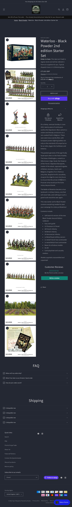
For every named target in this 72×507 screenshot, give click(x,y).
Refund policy (44, 500)
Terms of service (54, 500)
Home (16, 20)
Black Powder (23, 20)
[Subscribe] (36, 477)
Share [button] (44, 287)
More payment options (54, 103)
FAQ (6, 441)
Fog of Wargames (16, 500)
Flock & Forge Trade (11, 445)
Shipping (43, 74)
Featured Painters (10, 454)
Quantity (43, 83)
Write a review (54, 278)
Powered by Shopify (26, 500)
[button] (4, 9)
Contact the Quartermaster (13, 458)
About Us (7, 449)
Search (7, 437)
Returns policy (9, 466)
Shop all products (10, 462)
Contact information (51, 502)
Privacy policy (36, 500)
